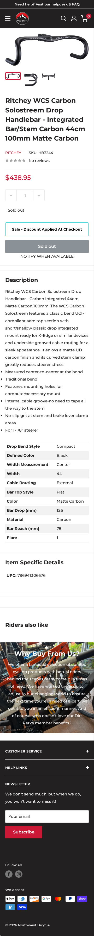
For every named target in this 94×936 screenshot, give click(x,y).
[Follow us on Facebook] (9, 874)
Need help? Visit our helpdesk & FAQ (47, 4)
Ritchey (13, 152)
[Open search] (64, 18)
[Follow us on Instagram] (18, 874)
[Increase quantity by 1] (38, 195)
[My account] (74, 18)
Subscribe (23, 832)
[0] (84, 18)
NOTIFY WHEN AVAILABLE (47, 256)
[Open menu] (7, 18)
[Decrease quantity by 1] (10, 195)
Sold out (47, 246)
